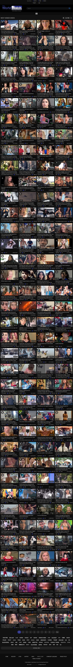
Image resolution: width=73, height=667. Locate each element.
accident (54, 638)
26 (38, 60)
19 (20, 28)
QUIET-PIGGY (40, 362)
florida (50, 640)
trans (20, 642)
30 (38, 44)
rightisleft (3, 190)
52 (56, 513)
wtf (31, 637)
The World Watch (35, 664)
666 (16, 642)
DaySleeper (58, 33)
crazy (28, 640)
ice (69, 640)
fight (12, 642)
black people (5, 642)
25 (20, 247)
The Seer (57, 424)
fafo (59, 637)
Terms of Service (36, 658)
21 (2, 60)
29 (56, 169)
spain (49, 637)
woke (23, 640)
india (16, 644)
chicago (26, 637)
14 (2, 169)
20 (56, 247)
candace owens (42, 637)
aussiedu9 (39, 424)
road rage (46, 642)
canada (14, 640)
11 (38, 356)
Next (57, 632)
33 (56, 528)
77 (2, 28)
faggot (9, 640)
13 (38, 122)
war (54, 644)
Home (6, 656)
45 (38, 372)
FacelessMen (3, 362)
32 (2, 91)
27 (2, 263)
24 (38, 169)
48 (56, 185)
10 (20, 153)
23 (20, 122)
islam (17, 637)
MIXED (45, 0)
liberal (40, 644)
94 (2, 356)
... (53, 632)
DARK (40, 0)
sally (38, 33)
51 (2, 200)
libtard (21, 637)
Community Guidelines (51, 656)
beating (35, 637)
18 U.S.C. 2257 (40, 656)
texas (19, 640)
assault (41, 642)
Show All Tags (36, 648)
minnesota (21, 644)
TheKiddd (21, 65)
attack (68, 642)
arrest (27, 644)
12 (2, 122)
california (34, 645)
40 (20, 106)
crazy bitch (63, 642)
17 (2, 341)
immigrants (43, 640)
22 (38, 185)
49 (20, 44)
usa (66, 640)
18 (56, 75)
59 (56, 356)
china (29, 642)
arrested (34, 642)
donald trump (55, 642)
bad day (11, 638)
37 (56, 153)
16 (2, 216)
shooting (5, 638)
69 (38, 216)
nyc (57, 644)
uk (60, 645)
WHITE (35, 0)
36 (38, 435)
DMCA (33, 656)
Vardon (21, 33)
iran (12, 644)
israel (24, 642)
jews (50, 644)
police (4, 640)
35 (2, 44)
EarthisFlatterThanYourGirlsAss (43, 377)
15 (56, 91)
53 (2, 372)
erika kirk (61, 640)
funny (37, 640)
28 (56, 28)
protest (45, 644)
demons (33, 640)
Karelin (2, 112)
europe (68, 637)
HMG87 (57, 315)
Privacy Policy (63, 656)
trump (55, 640)
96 (2, 388)
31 (2, 231)
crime (63, 638)
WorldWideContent (5, 330)
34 (20, 294)
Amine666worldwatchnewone (7, 33)
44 (2, 75)
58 (38, 419)
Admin (2, 143)
